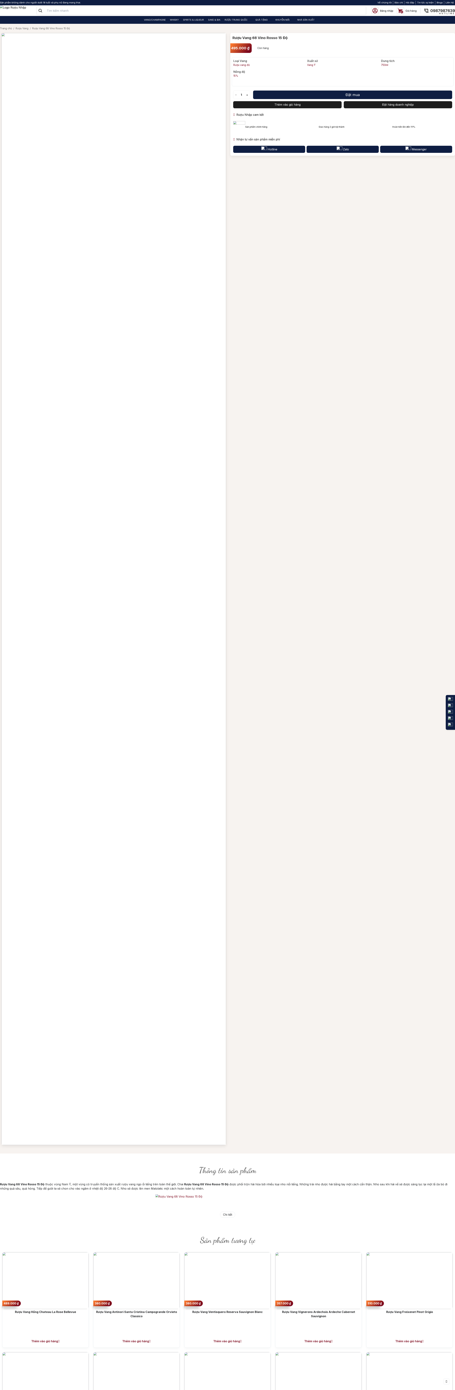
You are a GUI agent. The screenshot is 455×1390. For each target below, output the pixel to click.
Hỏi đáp (410, 2)
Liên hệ (450, 2)
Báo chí (399, 2)
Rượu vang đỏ (241, 64)
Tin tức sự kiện (425, 2)
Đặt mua (353, 95)
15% (235, 75)
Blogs (440, 2)
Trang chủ (6, 28)
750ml (384, 64)
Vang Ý (311, 64)
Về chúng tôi (385, 2)
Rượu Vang (22, 28)
